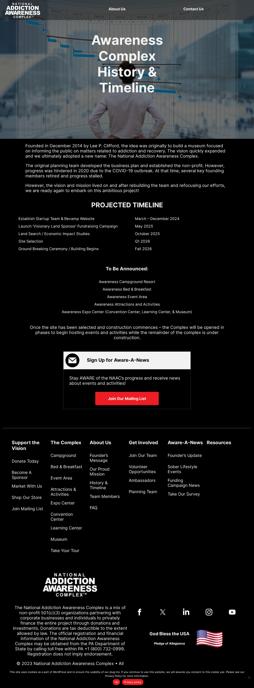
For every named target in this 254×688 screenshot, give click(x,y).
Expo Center (63, 502)
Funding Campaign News (184, 483)
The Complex (66, 442)
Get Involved (143, 442)
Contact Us (193, 9)
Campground (63, 455)
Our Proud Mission (100, 472)
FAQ (93, 507)
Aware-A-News (185, 442)
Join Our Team (143, 455)
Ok (116, 682)
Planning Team (143, 491)
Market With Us (27, 486)
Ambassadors (142, 480)
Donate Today (25, 461)
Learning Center (66, 527)
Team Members (105, 496)
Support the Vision (25, 445)
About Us (117, 9)
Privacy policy (132, 682)
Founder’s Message (99, 458)
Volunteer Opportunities (142, 469)
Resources (219, 442)
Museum (59, 539)
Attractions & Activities (63, 492)
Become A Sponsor (22, 475)
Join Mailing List (27, 508)
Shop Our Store (27, 497)
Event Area (61, 478)
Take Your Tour (65, 550)
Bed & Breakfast (66, 466)
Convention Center (62, 517)
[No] (249, 677)
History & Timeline (99, 485)
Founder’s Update (185, 455)
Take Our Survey (184, 494)
